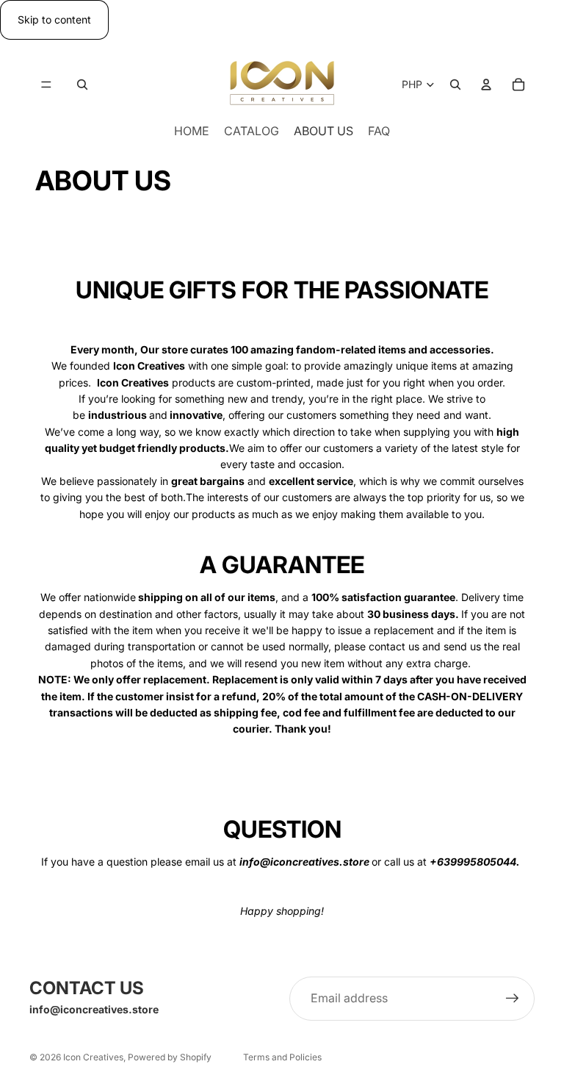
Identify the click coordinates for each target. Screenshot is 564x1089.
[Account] (486, 85)
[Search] (82, 85)
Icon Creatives (93, 1057)
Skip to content (54, 19)
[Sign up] (512, 998)
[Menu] (46, 85)
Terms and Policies (282, 1057)
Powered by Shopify (170, 1057)
